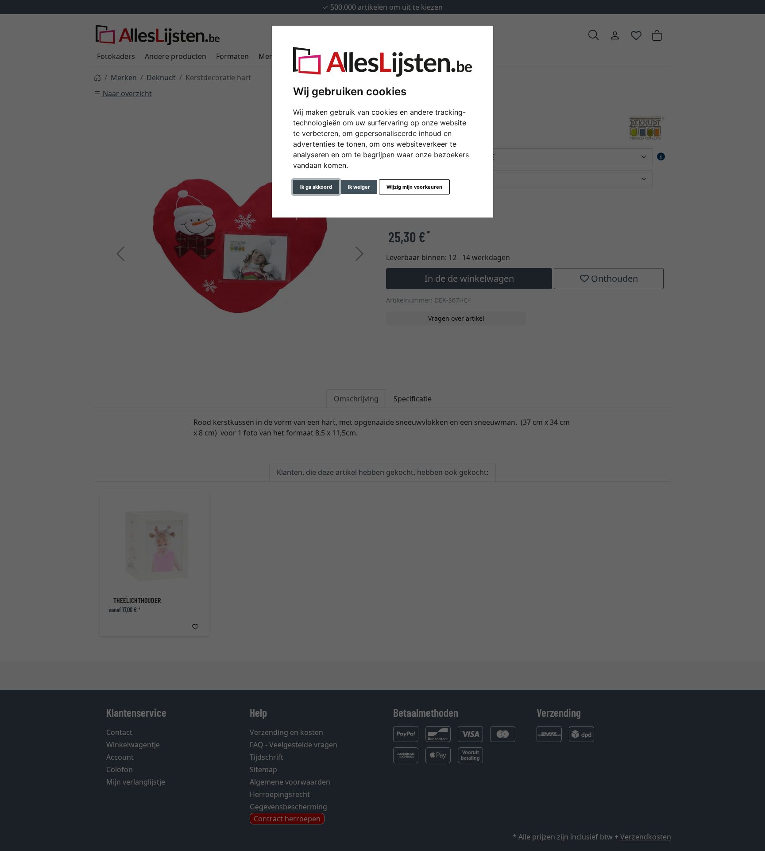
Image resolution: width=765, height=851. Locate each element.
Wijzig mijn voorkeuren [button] (414, 187)
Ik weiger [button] (359, 187)
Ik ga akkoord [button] (316, 187)
